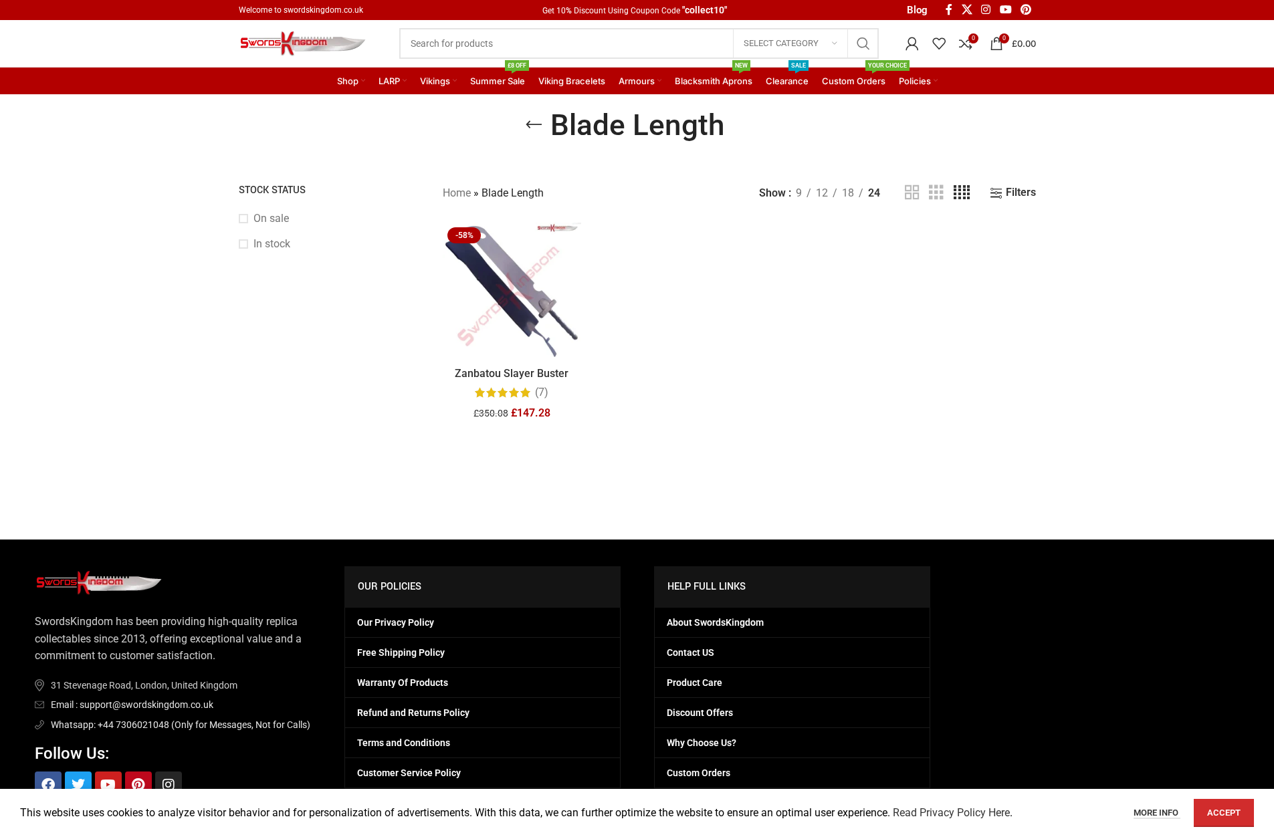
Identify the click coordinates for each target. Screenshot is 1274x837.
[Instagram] (168, 784)
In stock (271, 243)
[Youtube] (108, 784)
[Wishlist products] (939, 43)
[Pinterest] (138, 784)
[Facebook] (48, 784)
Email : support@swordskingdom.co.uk (132, 704)
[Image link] (102, 582)
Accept (1224, 813)
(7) (541, 392)
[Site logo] (306, 42)
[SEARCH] (863, 43)
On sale (271, 218)
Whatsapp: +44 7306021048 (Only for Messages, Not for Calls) (180, 724)
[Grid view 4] (962, 193)
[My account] (912, 43)
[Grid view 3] (936, 193)
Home (457, 193)
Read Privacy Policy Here (951, 812)
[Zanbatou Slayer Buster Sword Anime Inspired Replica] (512, 292)
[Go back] (533, 125)
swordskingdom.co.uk (323, 10)
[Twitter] (78, 784)
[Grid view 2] (912, 193)
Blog (917, 10)
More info (1157, 813)
